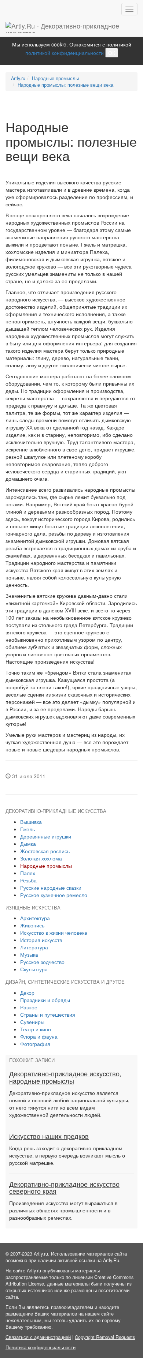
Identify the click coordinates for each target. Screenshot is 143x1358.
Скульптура (34, 969)
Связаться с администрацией (38, 1337)
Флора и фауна (39, 1036)
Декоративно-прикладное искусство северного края (64, 1188)
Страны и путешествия (47, 1014)
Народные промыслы (55, 78)
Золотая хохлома (41, 858)
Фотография (35, 1043)
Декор (27, 992)
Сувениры (32, 1021)
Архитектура (35, 918)
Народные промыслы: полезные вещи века (65, 85)
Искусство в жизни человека (53, 932)
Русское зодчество (42, 961)
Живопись (32, 925)
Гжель (27, 829)
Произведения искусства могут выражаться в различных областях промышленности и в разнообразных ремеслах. (63, 1210)
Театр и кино (35, 1029)
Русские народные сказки (50, 887)
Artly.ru (18, 78)
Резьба (28, 880)
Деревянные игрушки (45, 836)
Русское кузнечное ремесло (53, 895)
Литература (34, 947)
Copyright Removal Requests (105, 1337)
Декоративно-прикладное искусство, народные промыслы (65, 1077)
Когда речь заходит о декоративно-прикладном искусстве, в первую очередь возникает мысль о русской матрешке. (67, 1155)
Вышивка (31, 821)
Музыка (29, 954)
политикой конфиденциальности (64, 52)
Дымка (28, 843)
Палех (27, 873)
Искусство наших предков (49, 1136)
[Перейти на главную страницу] (71, 27)
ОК (111, 52)
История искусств (41, 940)
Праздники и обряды (45, 1000)
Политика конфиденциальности (41, 1347)
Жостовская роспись (45, 851)
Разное (28, 1007)
